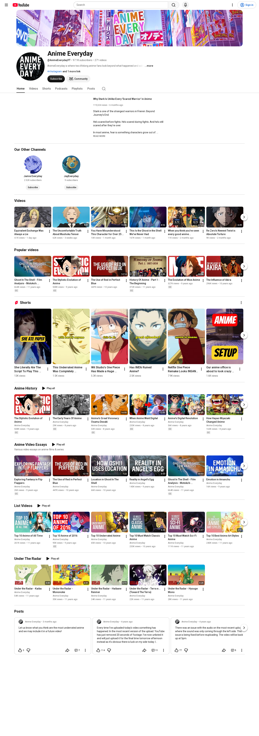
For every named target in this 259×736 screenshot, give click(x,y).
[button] (99, 136)
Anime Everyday (22, 425)
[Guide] (6, 5)
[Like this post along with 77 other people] (176, 650)
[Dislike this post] (28, 650)
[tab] (20, 88)
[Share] (67, 650)
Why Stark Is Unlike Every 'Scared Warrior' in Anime (122, 99)
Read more (99, 136)
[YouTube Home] (21, 5)
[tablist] (129, 88)
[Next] (244, 217)
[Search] (173, 4)
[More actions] (49, 231)
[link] (53, 637)
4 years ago (126, 622)
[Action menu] (85, 650)
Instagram (56, 71)
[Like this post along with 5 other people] (20, 650)
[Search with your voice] (185, 4)
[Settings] (232, 5)
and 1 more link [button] (71, 71)
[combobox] (121, 5)
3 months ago (49, 622)
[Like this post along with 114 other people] (98, 650)
